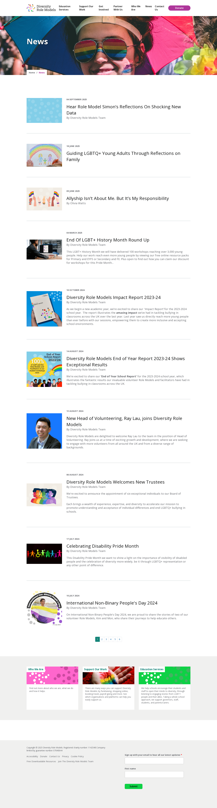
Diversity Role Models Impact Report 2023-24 (113, 297)
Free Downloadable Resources (41, 761)
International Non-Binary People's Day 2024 (111, 603)
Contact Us (159, 8)
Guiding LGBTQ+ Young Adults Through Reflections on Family (123, 156)
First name (130, 768)
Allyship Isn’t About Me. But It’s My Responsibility (117, 198)
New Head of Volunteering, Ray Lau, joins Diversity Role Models (124, 421)
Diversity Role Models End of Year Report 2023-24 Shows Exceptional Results (125, 361)
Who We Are (136, 8)
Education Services (64, 8)
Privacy (65, 756)
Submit (134, 786)
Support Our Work (86, 8)
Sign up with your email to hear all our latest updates (153, 754)
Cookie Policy (77, 756)
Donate (179, 8)
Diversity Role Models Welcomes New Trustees (115, 482)
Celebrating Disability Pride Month (102, 546)
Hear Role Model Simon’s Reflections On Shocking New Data (123, 110)
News (148, 6)
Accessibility (32, 756)
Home (32, 72)
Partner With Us (118, 8)
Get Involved (103, 8)
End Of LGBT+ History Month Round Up (107, 240)
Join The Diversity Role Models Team (75, 761)
